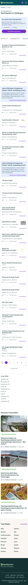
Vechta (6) (3, 398)
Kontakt (7, 575)
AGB (17, 577)
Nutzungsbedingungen (10, 577)
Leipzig (16, 538)
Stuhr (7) (3, 394)
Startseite (3, 7)
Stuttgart (16, 535)
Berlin (2, 528)
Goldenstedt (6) (5, 396)
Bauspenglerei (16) (15, 38)
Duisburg (3, 551)
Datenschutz (13, 575)
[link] (14, 50)
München (3, 532)
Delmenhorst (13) (5, 384)
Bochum (16, 551)
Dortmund (3, 541)
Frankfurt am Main (5, 535)
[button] (22, 2)
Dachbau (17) (4, 38)
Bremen (3, 544)
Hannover (3, 548)
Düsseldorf (4, 538)
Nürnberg (16, 548)
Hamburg (16, 528)
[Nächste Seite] (25, 365)
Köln (15, 532)
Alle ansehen (23, 524)
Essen (15, 541)
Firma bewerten (22, 55)
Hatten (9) (3, 386)
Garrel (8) (3, 391)
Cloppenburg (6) (5, 401)
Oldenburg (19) (4, 379)
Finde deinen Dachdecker (14, 31)
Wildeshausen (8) (5, 389)
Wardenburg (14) (5, 381)
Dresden (16, 544)
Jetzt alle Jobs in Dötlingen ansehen (17, 100)
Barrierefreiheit (20, 575)
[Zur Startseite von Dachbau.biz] (7, 3)
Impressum (21, 577)
